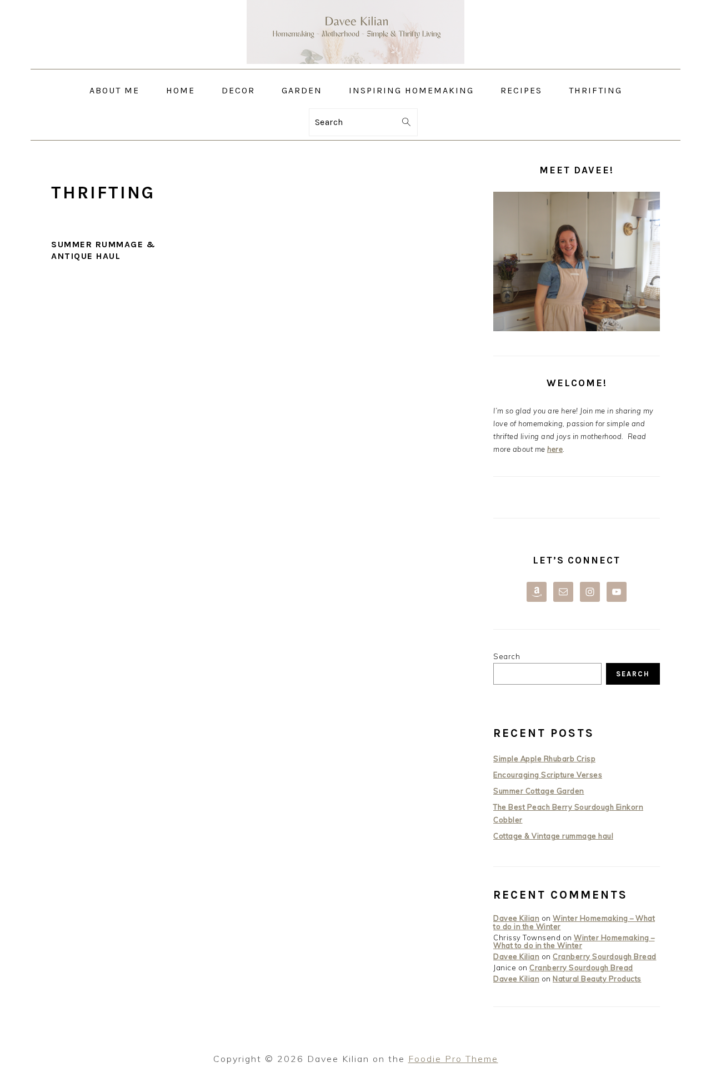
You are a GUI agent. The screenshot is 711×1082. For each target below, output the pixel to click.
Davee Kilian (516, 918)
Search (506, 656)
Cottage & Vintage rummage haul (553, 835)
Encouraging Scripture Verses (547, 774)
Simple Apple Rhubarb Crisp (544, 758)
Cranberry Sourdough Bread (605, 956)
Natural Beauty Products (597, 978)
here (555, 449)
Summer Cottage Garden (538, 790)
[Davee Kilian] (355, 61)
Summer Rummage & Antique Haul (103, 250)
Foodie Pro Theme (453, 1058)
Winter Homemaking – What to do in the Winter (574, 922)
